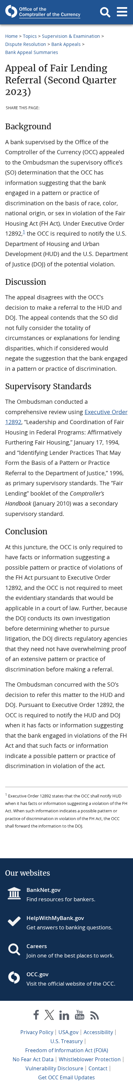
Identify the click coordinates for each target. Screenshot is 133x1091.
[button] (105, 12)
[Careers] (17, 950)
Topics (30, 36)
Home (11, 36)
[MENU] (122, 12)
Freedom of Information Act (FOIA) (66, 1050)
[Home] (17, 922)
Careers (36, 946)
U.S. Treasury (66, 1041)
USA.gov (68, 1032)
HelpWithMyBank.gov (55, 918)
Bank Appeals (66, 44)
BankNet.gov (43, 889)
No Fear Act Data (33, 1059)
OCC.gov (37, 974)
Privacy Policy (36, 1032)
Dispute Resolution (25, 44)
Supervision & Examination (71, 36)
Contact (97, 1068)
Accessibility (98, 1032)
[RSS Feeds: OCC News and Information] (95, 1016)
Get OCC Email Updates (66, 1077)
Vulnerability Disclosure (54, 1068)
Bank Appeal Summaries (31, 52)
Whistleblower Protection (90, 1059)
